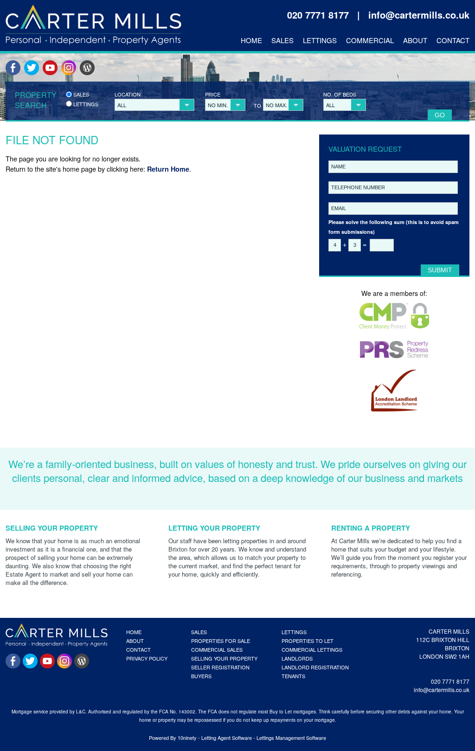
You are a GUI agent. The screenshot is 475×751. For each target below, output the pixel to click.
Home (251, 40)
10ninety (187, 737)
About (415, 40)
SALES (199, 631)
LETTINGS (294, 631)
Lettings (320, 40)
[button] (154, 105)
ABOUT (135, 640)
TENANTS (293, 676)
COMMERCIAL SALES (217, 649)
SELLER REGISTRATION (220, 667)
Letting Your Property (214, 528)
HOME (133, 631)
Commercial (370, 40)
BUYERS (201, 676)
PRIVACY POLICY (146, 658)
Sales (282, 40)
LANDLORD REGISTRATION (315, 667)
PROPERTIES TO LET (308, 640)
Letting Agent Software (226, 737)
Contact (452, 40)
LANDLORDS (297, 658)
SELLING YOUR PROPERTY (224, 658)
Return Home (168, 168)
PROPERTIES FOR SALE (220, 640)
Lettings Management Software (291, 737)
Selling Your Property (52, 528)
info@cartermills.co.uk (418, 14)
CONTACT (138, 649)
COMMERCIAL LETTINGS (312, 649)
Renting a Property (370, 528)
